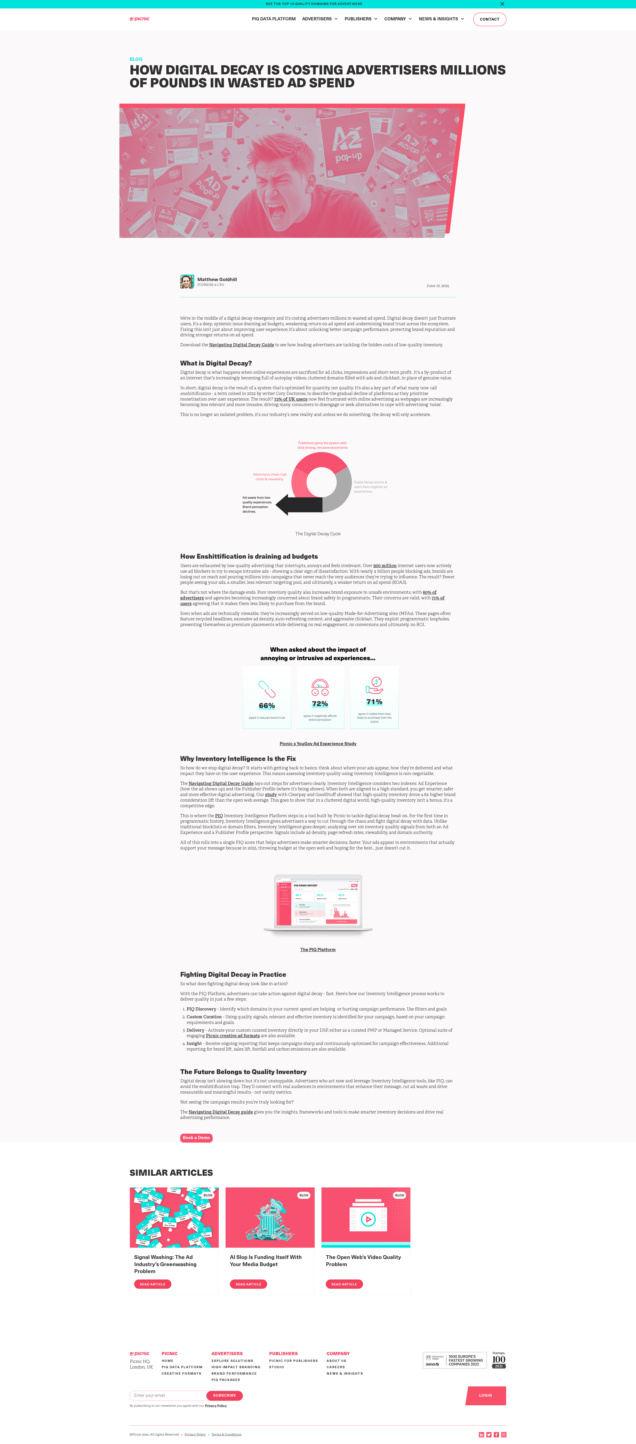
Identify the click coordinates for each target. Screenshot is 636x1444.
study (271, 795)
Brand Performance (234, 1373)
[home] (140, 19)
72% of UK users (290, 399)
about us (336, 1361)
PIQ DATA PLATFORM (182, 1367)
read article (153, 1284)
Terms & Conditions (226, 1435)
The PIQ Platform (318, 950)
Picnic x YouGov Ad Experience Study (318, 744)
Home (168, 1361)
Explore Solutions (233, 1361)
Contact (490, 20)
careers (336, 1367)
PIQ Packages (226, 1380)
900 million (385, 566)
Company (338, 1354)
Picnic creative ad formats (233, 1036)
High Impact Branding (236, 1367)
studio (276, 1367)
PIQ (219, 816)
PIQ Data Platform (274, 19)
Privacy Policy (195, 1435)
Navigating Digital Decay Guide (241, 345)
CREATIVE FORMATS (182, 1373)
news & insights (345, 1373)
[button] (320, 19)
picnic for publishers (293, 1361)
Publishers (283, 1354)
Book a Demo (196, 1138)
